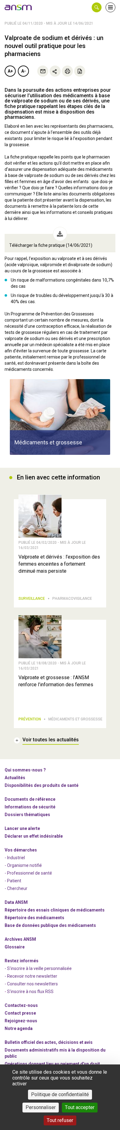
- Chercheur (16, 888)
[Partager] (55, 71)
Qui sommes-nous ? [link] (25, 769)
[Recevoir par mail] (42, 71)
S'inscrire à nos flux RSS (30, 991)
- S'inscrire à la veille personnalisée (38, 968)
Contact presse (20, 1013)
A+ (10, 71)
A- (23, 71)
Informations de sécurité (30, 806)
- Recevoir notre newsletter (31, 976)
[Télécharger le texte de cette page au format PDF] (79, 71)
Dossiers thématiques (27, 814)
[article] (60, 417)
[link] (18, 7)
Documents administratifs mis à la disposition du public (55, 1053)
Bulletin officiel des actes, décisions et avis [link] (49, 1042)
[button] (97, 7)
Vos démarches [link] (21, 850)
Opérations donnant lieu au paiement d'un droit (52, 1063)
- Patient (13, 880)
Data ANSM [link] (16, 902)
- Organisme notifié (23, 865)
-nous (21, 1020)
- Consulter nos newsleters (31, 983)
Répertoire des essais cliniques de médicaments (55, 910)
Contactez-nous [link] (21, 1005)
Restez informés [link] (21, 960)
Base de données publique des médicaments (50, 925)
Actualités (15, 777)
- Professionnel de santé (28, 873)
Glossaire (15, 946)
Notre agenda (19, 1028)
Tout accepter (79, 1107)
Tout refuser (60, 1120)
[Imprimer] (67, 71)
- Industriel (15, 857)
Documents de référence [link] (30, 799)
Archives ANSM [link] (20, 939)
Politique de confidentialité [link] (60, 1094)
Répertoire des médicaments (34, 917)
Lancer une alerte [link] (22, 828)
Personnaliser (41, 1107)
